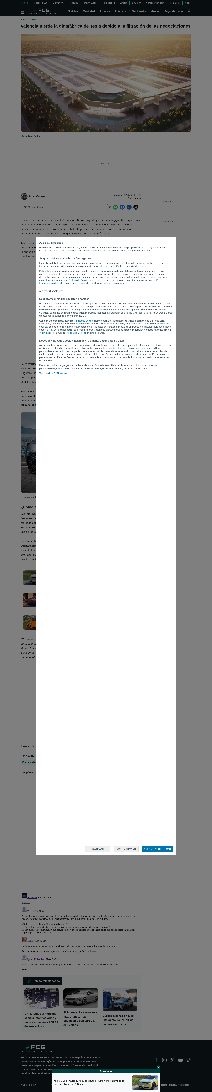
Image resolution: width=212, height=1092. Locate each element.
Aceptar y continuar (157, 849)
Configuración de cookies (52, 283)
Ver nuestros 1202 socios (53, 373)
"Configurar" (45, 332)
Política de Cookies (79, 280)
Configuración (126, 849)
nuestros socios (84, 320)
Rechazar (97, 849)
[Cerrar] (158, 1067)
